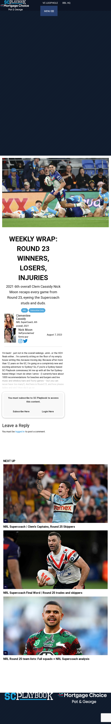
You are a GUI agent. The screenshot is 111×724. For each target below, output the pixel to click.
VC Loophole (50, 3)
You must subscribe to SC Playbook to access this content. (33, 400)
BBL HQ (66, 3)
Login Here (48, 411)
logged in (20, 431)
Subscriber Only (37, 310)
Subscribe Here (21, 411)
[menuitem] (50, 3)
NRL (24, 310)
